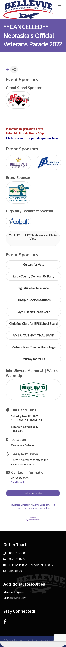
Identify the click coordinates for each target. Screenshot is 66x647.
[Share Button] (14, 69)
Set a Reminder (33, 493)
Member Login (12, 592)
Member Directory (14, 597)
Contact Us (44, 508)
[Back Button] (7, 70)
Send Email (17, 482)
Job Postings (30, 508)
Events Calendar (40, 504)
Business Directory (20, 504)
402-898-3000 (18, 553)
